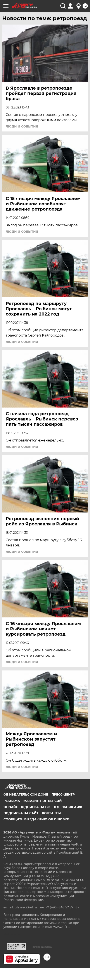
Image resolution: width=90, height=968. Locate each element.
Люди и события (22, 126)
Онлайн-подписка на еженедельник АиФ (42, 807)
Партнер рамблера (41, 946)
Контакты (51, 813)
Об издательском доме (25, 794)
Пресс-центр (63, 794)
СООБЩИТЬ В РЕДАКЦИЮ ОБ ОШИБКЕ (36, 819)
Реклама (11, 801)
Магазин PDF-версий (42, 801)
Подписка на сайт (20, 813)
